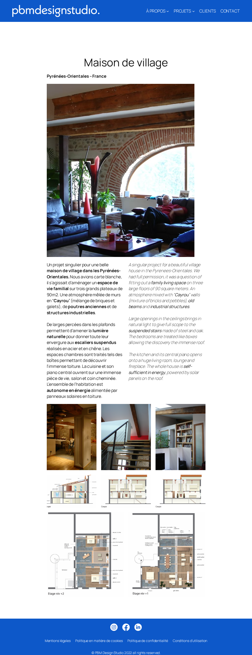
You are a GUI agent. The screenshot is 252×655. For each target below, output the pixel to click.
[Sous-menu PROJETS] (193, 11)
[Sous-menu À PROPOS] (167, 11)
